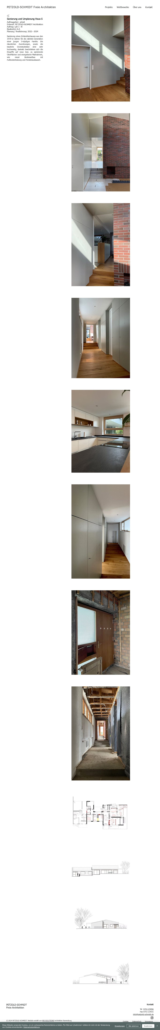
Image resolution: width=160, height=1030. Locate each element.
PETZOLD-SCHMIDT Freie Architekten (31, 7)
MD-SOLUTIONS (48, 1021)
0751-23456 (148, 1009)
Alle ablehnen (134, 1026)
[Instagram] (152, 1018)
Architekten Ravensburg (63, 1021)
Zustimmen (148, 1026)
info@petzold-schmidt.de (143, 1015)
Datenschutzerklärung (31, 1027)
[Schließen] (157, 1026)
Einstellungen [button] (120, 1026)
